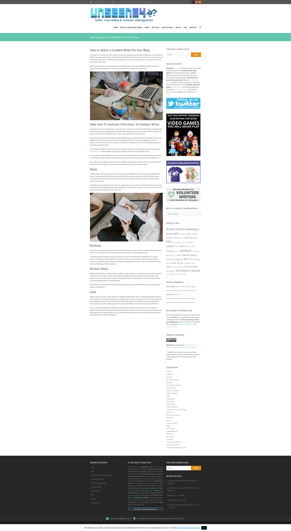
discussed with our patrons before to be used (147, 488)
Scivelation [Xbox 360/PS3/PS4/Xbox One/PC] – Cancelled (182, 482)
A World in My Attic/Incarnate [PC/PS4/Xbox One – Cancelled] (183, 489)
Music (188, 246)
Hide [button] (204, 528)
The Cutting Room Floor (174, 442)
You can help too (176, 87)
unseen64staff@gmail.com (101, 2)
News (147, 27)
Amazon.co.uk (170, 327)
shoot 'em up (177, 263)
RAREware (178, 259)
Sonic (193, 263)
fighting (195, 238)
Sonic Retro (169, 439)
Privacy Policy (95, 503)
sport (168, 266)
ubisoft (172, 274)
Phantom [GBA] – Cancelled (176, 500)
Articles (155, 27)
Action (170, 229)
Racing (186, 255)
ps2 (174, 255)
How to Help (167, 27)
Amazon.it (190, 324)
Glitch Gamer (170, 402)
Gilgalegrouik (170, 399)
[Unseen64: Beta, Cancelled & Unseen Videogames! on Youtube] (196, 2)
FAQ (185, 27)
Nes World (169, 418)
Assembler (169, 374)
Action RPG (172, 233)
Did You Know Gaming (173, 385)
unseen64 (178, 274)
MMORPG (182, 246)
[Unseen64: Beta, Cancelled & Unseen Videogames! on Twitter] (193, 2)
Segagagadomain (172, 431)
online (177, 251)
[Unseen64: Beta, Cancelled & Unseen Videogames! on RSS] (199, 2)
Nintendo (170, 251)
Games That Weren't (172, 391)
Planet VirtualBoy (171, 423)
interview (184, 242)
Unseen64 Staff (96, 491)
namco (193, 246)
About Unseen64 (96, 487)
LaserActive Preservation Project (176, 410)
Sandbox (197, 259)
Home (115, 27)
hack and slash (176, 242)
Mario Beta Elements (173, 415)
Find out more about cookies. (188, 528)
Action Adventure (187, 229)
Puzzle (179, 255)
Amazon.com (182, 324)
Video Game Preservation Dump (176, 448)
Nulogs (168, 420)
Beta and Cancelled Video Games (101, 475)
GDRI (167, 396)
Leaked (170, 246)
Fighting (188, 237)
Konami (190, 242)
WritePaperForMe (95, 151)
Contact (193, 27)
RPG (186, 259)
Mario (176, 246)
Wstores (168, 298)
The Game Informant (173, 445)
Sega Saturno (170, 429)
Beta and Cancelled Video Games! (186, 290)
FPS (168, 242)
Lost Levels (169, 412)
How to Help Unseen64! (98, 483)
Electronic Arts (178, 238)
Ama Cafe (169, 290)
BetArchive (169, 383)
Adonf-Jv (169, 372)
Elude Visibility (171, 388)
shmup (168, 263)
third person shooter (188, 270)
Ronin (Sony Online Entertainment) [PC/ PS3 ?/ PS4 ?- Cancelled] (184, 506)
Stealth (181, 267)
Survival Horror (191, 266)
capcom (169, 237)
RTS (191, 259)
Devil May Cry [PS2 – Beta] (186, 287)
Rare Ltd (169, 259)
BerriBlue (169, 377)
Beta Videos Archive (172, 380)
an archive (177, 68)
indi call (168, 302)
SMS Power (169, 434)
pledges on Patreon (142, 498)
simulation (187, 263)
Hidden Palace (170, 404)
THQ (167, 274)
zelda (184, 274)
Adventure (183, 234)
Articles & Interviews (97, 479)
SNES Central (170, 437)
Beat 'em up (192, 234)
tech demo (170, 271)
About (178, 27)
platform (185, 250)
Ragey (168, 426)
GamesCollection (172, 393)
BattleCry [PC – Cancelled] (175, 495)
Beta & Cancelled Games (131, 27)
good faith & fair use (181, 89)
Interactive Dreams (172, 407)
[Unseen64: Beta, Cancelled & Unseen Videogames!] (124, 15)
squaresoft (175, 267)
